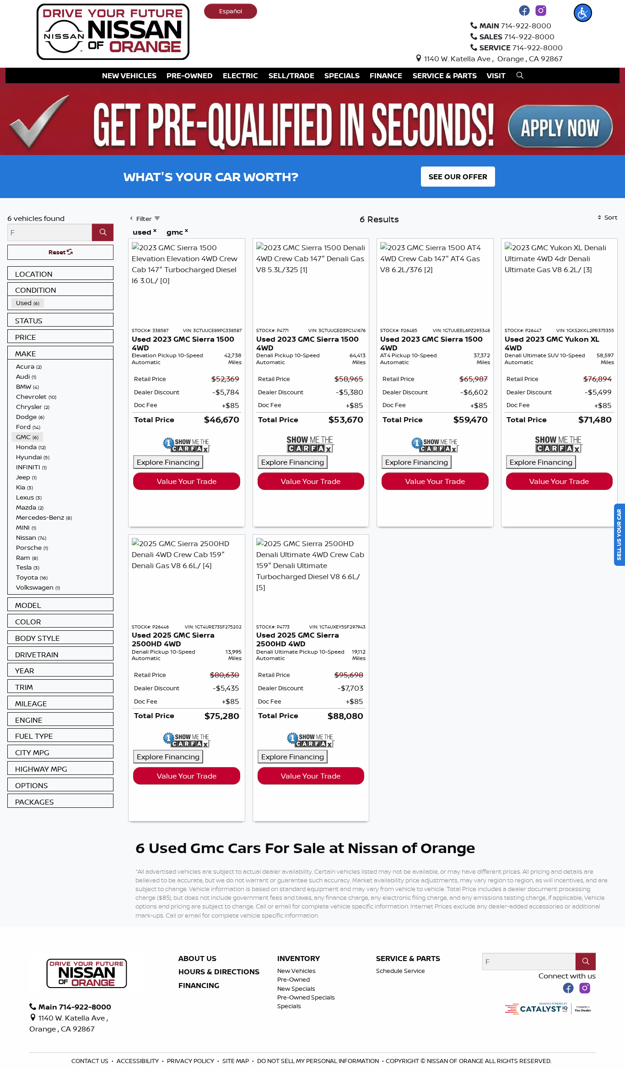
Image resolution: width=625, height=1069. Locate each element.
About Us (197, 959)
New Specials (296, 988)
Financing (198, 986)
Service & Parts (408, 959)
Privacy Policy (191, 1061)
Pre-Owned (293, 979)
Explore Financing (168, 462)
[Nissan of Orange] (113, 31)
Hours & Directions (218, 972)
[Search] (102, 232)
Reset (57, 252)
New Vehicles (296, 971)
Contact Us (90, 1061)
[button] (583, 13)
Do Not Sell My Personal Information (318, 1061)
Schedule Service (400, 971)
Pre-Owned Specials (306, 997)
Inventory (298, 959)
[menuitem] (62, 303)
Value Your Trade (186, 481)
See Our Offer (458, 177)
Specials (289, 1006)
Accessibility (138, 1061)
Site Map (236, 1061)
